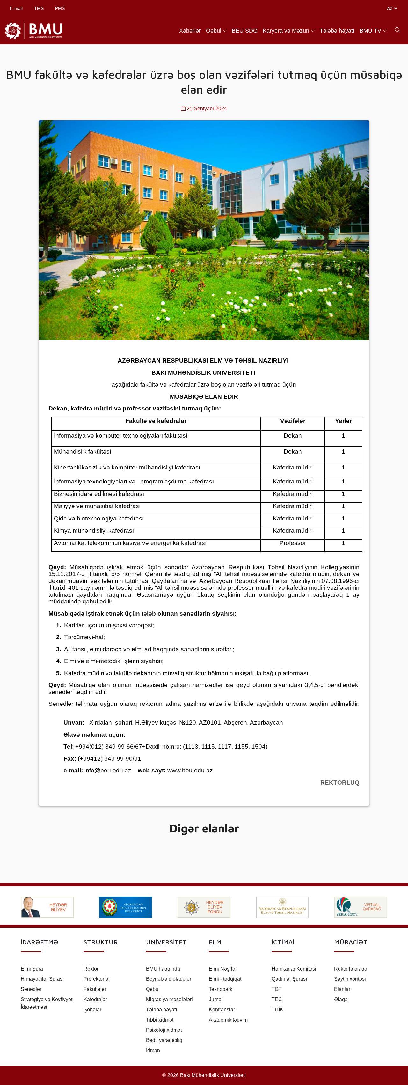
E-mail (16, 8)
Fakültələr (95, 989)
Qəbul (213, 30)
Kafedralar (95, 999)
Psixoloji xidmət (164, 1030)
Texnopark (220, 989)
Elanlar (342, 989)
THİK (277, 1009)
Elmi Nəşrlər (223, 968)
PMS (60, 8)
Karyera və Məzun (286, 30)
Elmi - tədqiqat (225, 979)
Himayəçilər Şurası (42, 979)
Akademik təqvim (228, 1019)
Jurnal (216, 999)
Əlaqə (341, 999)
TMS (39, 8)
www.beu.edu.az (190, 770)
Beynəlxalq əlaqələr (168, 979)
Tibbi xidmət (159, 1019)
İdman (153, 1050)
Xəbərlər (190, 30)
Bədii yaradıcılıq (164, 1040)
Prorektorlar (97, 979)
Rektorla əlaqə (350, 968)
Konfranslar (222, 1009)
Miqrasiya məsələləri (169, 999)
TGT (277, 989)
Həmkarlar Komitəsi (294, 968)
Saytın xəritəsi (350, 979)
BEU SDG (245, 30)
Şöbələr (92, 1009)
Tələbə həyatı (337, 30)
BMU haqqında (163, 968)
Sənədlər (31, 989)
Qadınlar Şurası (289, 979)
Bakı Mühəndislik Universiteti (213, 1075)
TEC (277, 999)
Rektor (91, 968)
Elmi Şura (32, 968)
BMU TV (370, 30)
